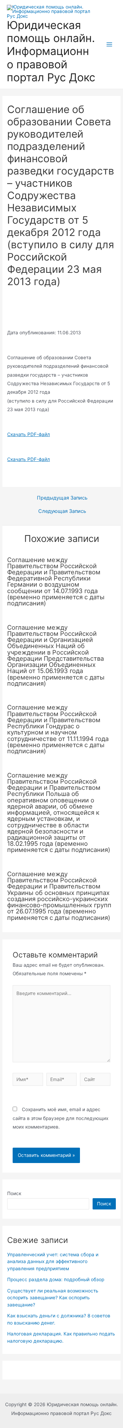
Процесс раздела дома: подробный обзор (55, 1279)
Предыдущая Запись (62, 498)
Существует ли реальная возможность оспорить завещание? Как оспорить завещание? (52, 1297)
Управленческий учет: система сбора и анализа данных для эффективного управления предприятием (52, 1261)
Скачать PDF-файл (28, 434)
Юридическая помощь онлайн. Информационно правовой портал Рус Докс (51, 51)
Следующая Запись (62, 511)
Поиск (14, 1193)
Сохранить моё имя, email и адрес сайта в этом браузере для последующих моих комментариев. (60, 1118)
